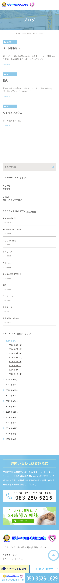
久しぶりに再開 (9, 241)
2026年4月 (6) (15, 361)
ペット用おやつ (11, 48)
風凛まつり (7, 307)
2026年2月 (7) (15, 370)
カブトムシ (7, 263)
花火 (5, 80)
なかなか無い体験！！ (12, 274)
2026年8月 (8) (15, 345)
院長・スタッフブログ (35, 33)
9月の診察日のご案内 (12, 229)
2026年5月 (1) (15, 357)
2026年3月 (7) (15, 366)
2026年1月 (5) (15, 374)
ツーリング (7, 252)
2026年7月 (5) (15, 349)
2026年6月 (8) (15, 353)
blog (9, 42)
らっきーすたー (9, 296)
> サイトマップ (10, 555)
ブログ (24, 33)
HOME (18, 33)
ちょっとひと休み (13, 112)
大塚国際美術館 (9, 218)
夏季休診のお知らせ (11, 318)
